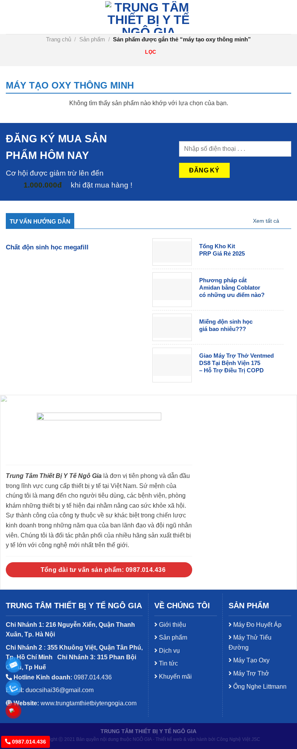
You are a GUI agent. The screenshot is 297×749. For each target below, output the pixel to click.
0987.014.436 (28, 742)
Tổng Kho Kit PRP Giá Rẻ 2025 (222, 250)
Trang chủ (58, 39)
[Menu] (10, 16)
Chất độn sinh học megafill (47, 247)
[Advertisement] (148, 586)
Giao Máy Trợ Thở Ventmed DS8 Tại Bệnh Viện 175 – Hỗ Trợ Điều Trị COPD (236, 363)
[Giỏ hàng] (284, 17)
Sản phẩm (92, 39)
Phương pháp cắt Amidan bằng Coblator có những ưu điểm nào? (232, 287)
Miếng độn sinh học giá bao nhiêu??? (226, 325)
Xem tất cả (266, 221)
